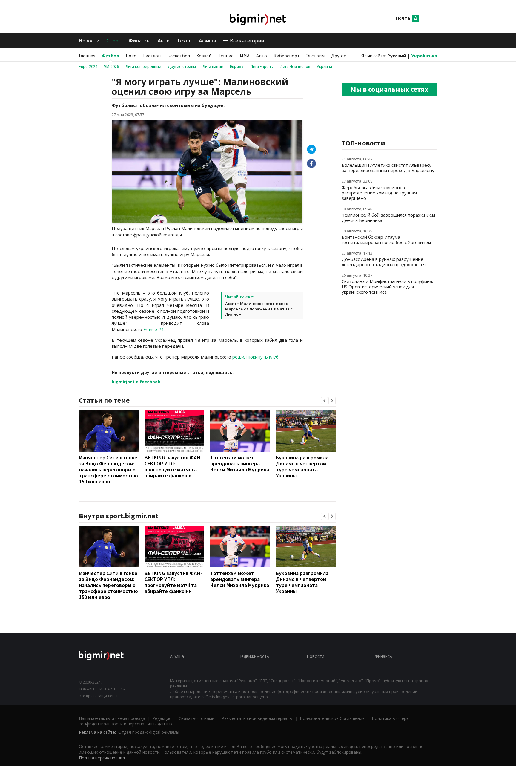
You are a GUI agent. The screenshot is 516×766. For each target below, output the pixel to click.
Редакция (161, 718)
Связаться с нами (196, 718)
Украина (324, 66)
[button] (324, 400)
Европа (237, 66)
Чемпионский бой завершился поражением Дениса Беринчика (388, 217)
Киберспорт (287, 56)
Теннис (225, 56)
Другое (338, 56)
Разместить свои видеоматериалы (257, 718)
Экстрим (315, 56)
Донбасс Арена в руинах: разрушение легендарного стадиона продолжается (384, 261)
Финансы (139, 40)
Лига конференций (143, 66)
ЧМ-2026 (111, 66)
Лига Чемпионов (295, 66)
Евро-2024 (88, 66)
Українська (424, 56)
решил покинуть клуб (255, 357)
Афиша (207, 40)
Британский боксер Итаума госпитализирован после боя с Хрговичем (386, 239)
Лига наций (212, 66)
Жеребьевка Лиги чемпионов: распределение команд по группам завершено (379, 192)
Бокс (131, 56)
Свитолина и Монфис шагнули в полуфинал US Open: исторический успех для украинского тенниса (388, 286)
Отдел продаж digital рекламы (148, 732)
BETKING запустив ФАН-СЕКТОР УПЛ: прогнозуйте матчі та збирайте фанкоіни (173, 466)
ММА (245, 56)
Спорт (114, 40)
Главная (87, 56)
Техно (184, 40)
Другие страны (182, 66)
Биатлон (151, 56)
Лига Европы (262, 66)
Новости (89, 40)
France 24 (153, 329)
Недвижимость (253, 656)
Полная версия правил (102, 758)
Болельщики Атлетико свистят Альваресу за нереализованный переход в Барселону (388, 167)
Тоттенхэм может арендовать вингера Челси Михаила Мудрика (239, 463)
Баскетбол (178, 56)
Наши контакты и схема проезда (112, 718)
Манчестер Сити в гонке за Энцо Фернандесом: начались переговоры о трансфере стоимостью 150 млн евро (108, 469)
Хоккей (203, 56)
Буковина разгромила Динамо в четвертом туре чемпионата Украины (302, 466)
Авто (164, 40)
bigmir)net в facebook (136, 381)
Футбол (110, 56)
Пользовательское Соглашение (332, 718)
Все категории (247, 40)
